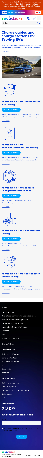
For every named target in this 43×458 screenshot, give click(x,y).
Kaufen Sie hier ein (11, 110)
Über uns (5, 373)
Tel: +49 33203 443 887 (11, 362)
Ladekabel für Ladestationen (14, 327)
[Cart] (33, 18)
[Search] (38, 23)
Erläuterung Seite (9, 387)
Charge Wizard (8, 344)
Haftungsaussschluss (10, 383)
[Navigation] (39, 18)
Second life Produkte (10, 338)
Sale (3, 334)
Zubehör (5, 331)
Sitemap (28, 455)
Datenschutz (7, 394)
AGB (3, 398)
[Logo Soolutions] (12, 18)
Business (10, 12)
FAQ (3, 365)
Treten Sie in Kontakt (11, 354)
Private (4, 12)
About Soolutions (19, 12)
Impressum (37, 455)
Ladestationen (8, 312)
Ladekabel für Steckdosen (13, 323)
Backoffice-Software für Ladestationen (19, 316)
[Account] (28, 18)
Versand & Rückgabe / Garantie (15, 390)
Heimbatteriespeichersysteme (15, 320)
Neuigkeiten (7, 369)
